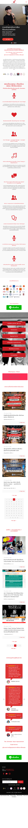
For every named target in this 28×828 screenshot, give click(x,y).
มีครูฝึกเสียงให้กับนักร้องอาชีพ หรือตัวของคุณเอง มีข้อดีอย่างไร (14, 416)
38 (11, 511)
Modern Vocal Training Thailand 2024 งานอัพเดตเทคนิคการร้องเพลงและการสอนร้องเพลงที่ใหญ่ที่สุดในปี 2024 (14, 630)
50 (6, 515)
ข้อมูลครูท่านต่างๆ (14, 336)
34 (18, 508)
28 (21, 506)
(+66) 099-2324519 (10, 770)
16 (9, 504)
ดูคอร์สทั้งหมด (7, 35)
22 (6, 506)
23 (9, 506)
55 (18, 515)
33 (16, 508)
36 (6, 511)
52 (11, 515)
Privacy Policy (13, 795)
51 (9, 515)
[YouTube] (14, 794)
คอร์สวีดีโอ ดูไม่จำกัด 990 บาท (14, 323)
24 (11, 506)
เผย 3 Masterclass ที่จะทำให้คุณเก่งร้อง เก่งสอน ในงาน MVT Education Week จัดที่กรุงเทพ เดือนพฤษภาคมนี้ (13, 594)
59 (15, 517)
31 (11, 508)
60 (17, 517)
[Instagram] (15, 794)
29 (6, 508)
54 (16, 515)
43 (6, 513)
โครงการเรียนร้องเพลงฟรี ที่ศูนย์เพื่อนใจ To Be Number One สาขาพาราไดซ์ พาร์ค (14, 560)
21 (21, 504)
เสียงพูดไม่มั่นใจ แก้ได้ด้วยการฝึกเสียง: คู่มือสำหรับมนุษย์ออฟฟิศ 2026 (13, 449)
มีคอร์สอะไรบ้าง (14, 330)
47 (16, 513)
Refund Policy (19, 795)
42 (21, 511)
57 (10, 517)
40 (16, 511)
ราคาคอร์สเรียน (14, 355)
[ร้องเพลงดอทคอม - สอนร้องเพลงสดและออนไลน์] (14, 2)
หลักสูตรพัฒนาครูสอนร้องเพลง (14, 342)
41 (18, 511)
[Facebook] (12, 794)
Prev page (15, 495)
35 (21, 508)
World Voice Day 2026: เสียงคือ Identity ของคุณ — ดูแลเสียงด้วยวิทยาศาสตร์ (12, 484)
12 (16, 501)
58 (12, 517)
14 (21, 501)
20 (18, 504)
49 (21, 513)
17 (11, 504)
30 (9, 508)
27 (18, 506)
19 (16, 504)
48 (18, 513)
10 (11, 501)
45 (11, 513)
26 (16, 506)
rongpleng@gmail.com (9, 769)
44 (9, 513)
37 (9, 511)
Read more (22, 422)
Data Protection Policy (4, 795)
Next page (13, 520)
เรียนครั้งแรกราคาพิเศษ (14, 349)
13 (18, 501)
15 (6, 504)
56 (21, 515)
